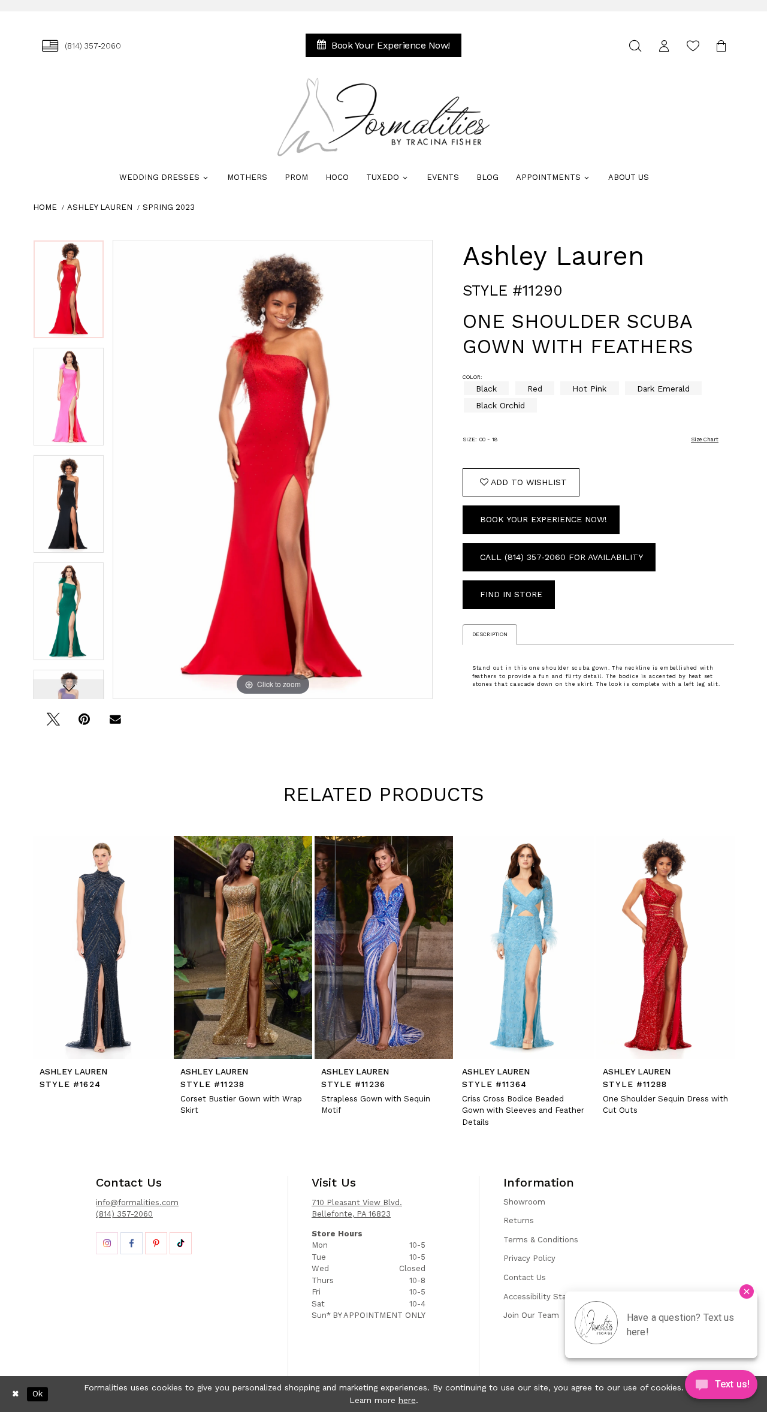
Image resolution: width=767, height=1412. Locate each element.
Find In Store (511, 594)
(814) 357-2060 (124, 1213)
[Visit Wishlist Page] (693, 46)
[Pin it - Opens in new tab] (84, 723)
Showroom (524, 1201)
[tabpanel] (68, 293)
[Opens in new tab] (107, 1243)
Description (490, 634)
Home (45, 207)
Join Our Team (531, 1315)
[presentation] (102, 947)
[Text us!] (721, 1387)
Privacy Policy (529, 1258)
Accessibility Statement (549, 1296)
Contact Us (524, 1277)
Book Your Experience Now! (543, 519)
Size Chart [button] (704, 439)
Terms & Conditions (540, 1239)
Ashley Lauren (99, 207)
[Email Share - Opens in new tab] (115, 723)
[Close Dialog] (16, 1394)
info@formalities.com (137, 1202)
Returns (518, 1220)
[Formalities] (383, 117)
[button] (664, 46)
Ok (37, 1394)
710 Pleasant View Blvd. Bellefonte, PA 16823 (357, 1208)
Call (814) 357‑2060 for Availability (561, 557)
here (407, 1400)
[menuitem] (81, 46)
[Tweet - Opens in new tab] (53, 723)
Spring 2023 (169, 207)
